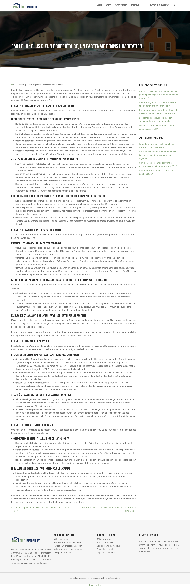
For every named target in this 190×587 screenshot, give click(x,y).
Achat (99, 5)
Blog (174, 5)
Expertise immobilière (159, 5)
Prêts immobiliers (138, 5)
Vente (108, 5)
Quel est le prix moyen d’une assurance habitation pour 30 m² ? (42, 509)
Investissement (121, 5)
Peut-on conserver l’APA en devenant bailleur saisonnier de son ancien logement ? (157, 155)
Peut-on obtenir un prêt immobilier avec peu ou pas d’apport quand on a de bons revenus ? (158, 94)
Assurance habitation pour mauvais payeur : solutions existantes (108, 509)
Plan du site (95, 585)
